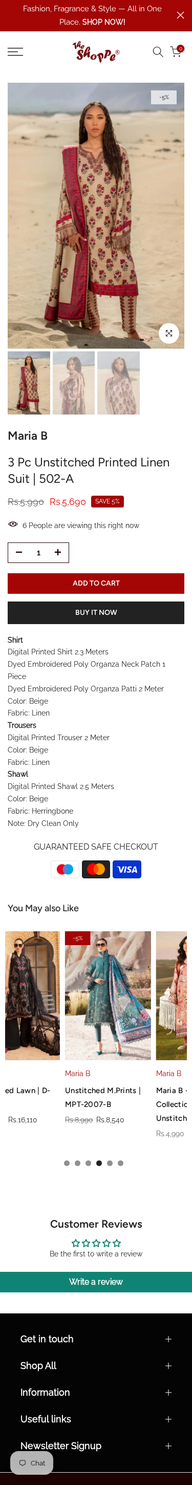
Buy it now (96, 612)
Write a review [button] (96, 1282)
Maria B (20, 1073)
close (180, 15)
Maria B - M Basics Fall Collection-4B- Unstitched (139, 1103)
